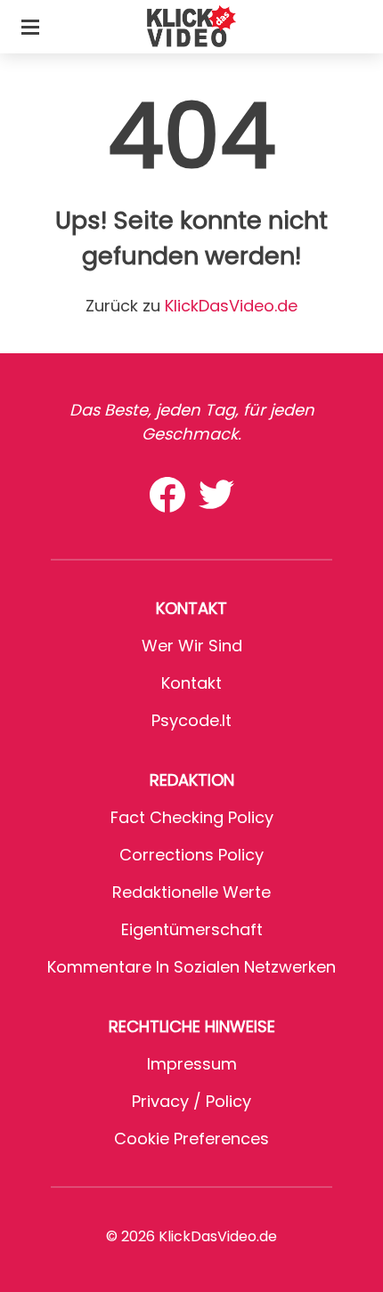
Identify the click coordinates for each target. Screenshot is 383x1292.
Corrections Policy (191, 855)
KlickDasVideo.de (231, 306)
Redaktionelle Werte (191, 892)
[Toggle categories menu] (30, 26)
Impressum (192, 1064)
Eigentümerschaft (192, 929)
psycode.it (191, 720)
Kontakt (191, 683)
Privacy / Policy (191, 1101)
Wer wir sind (192, 645)
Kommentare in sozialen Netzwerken (191, 967)
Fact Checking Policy (191, 817)
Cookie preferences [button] (191, 1138)
